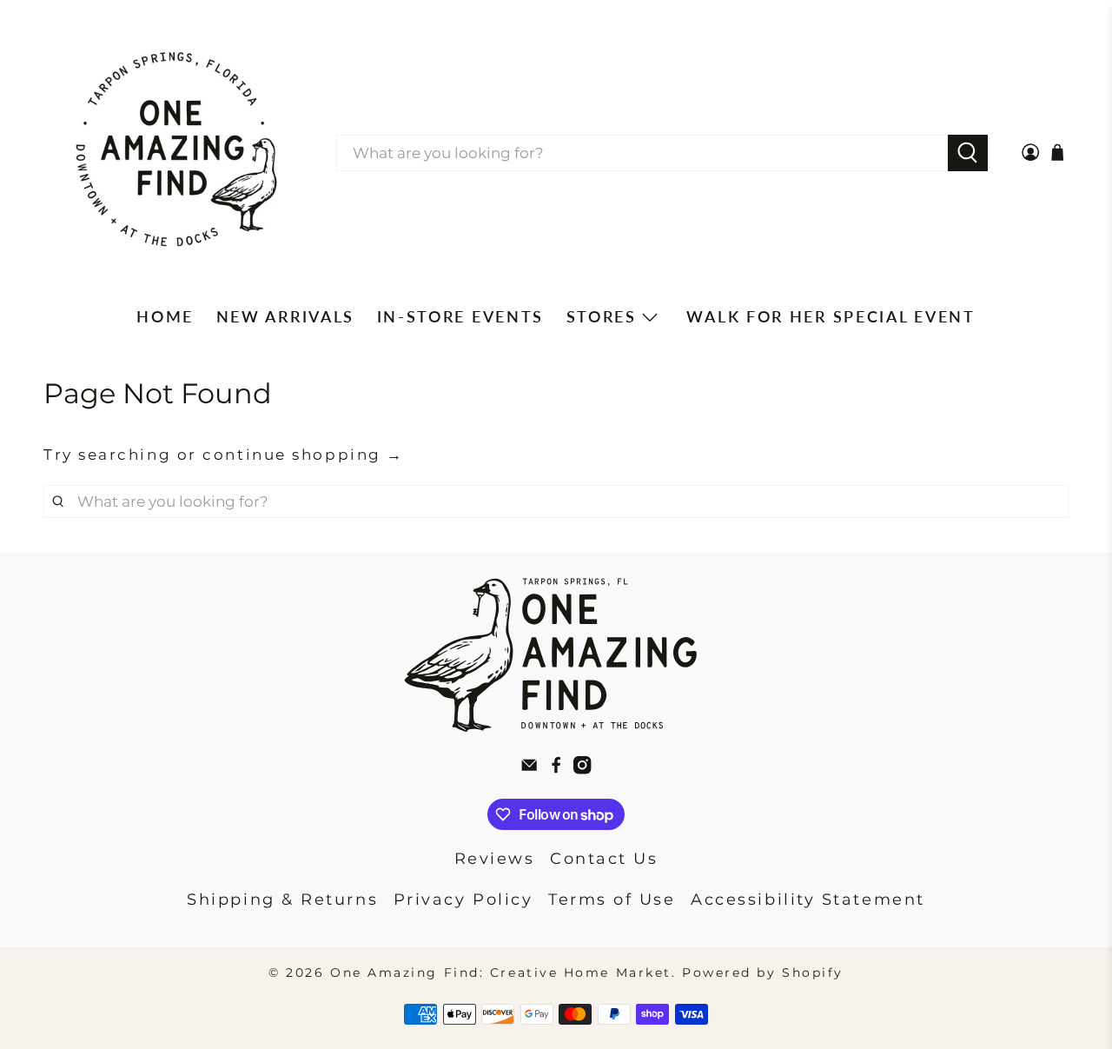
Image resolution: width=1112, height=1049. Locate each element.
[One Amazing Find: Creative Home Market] (176, 153)
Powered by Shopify (763, 972)
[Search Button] (968, 153)
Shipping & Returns (282, 899)
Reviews (494, 858)
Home (165, 316)
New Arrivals (285, 316)
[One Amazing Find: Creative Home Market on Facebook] (556, 769)
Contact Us (604, 858)
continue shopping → (302, 454)
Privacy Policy (463, 899)
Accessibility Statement (808, 899)
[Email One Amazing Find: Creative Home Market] (529, 769)
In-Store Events (461, 316)
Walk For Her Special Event (830, 316)
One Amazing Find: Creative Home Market (501, 972)
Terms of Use (612, 899)
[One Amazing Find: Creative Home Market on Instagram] (582, 769)
